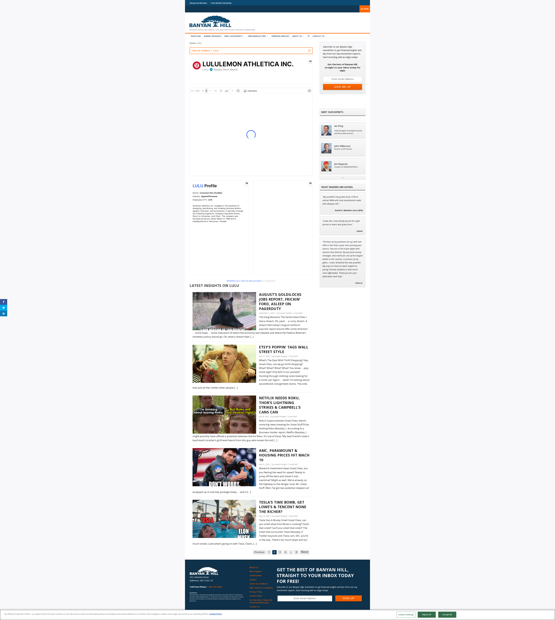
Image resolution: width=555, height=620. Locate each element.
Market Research (212, 36)
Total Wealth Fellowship (221, 3)
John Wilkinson (342, 146)
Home (192, 43)
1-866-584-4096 (214, 586)
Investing (196, 36)
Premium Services (280, 36)
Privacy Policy (255, 591)
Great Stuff (298, 313)
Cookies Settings (406, 614)
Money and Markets (198, 3)
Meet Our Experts (233, 36)
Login (365, 9)
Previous (259, 552)
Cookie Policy (255, 595)
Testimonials (255, 575)
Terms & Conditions (258, 583)
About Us (297, 36)
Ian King (338, 126)
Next (304, 552)
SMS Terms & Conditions (261, 587)
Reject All (426, 614)
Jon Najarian (341, 164)
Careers (253, 579)
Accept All (447, 614)
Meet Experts (255, 571)
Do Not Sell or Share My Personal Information (260, 601)
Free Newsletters (257, 36)
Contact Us (318, 36)
